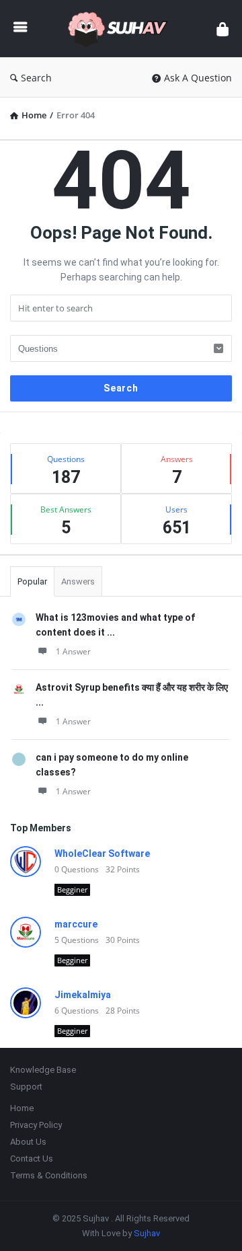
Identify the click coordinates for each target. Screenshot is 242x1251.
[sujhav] (121, 28)
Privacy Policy (36, 1125)
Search (36, 77)
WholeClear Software (102, 853)
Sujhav (147, 1233)
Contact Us (31, 1158)
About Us (28, 1142)
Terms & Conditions (48, 1175)
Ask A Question (198, 77)
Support (26, 1087)
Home (22, 1108)
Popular (32, 581)
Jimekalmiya (82, 994)
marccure (75, 924)
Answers (78, 581)
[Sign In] (222, 28)
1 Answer (73, 651)
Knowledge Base (43, 1070)
